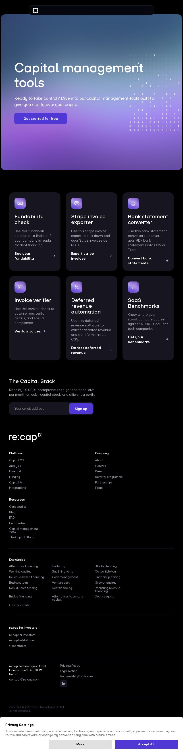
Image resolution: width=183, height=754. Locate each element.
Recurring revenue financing (107, 590)
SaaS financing (62, 571)
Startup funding (106, 566)
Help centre (17, 523)
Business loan (18, 582)
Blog (12, 512)
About (99, 460)
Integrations (17, 487)
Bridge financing (20, 596)
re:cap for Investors (22, 635)
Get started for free (40, 118)
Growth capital (105, 582)
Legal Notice (68, 671)
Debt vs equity (104, 596)
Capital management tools (23, 530)
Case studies (17, 506)
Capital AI (16, 482)
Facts (98, 487)
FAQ (12, 517)
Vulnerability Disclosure (76, 676)
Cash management (65, 577)
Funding (14, 477)
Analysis (15, 466)
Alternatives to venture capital (67, 598)
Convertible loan (106, 571)
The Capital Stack (21, 537)
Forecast (15, 471)
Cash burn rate (19, 605)
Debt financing (62, 588)
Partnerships (103, 482)
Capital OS (16, 460)
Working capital (20, 571)
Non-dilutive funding (23, 588)
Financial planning (107, 577)
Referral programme (109, 477)
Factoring (58, 566)
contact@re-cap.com (24, 679)
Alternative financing (23, 566)
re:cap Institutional (22, 640)
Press (98, 471)
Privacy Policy (70, 665)
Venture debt (61, 582)
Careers (100, 466)
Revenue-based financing (26, 577)
